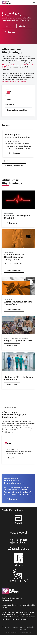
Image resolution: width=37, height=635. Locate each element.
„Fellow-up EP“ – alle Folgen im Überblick (18, 378)
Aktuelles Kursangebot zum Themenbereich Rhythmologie (18, 303)
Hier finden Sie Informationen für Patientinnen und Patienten (18, 481)
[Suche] (30, 2)
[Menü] (34, 2)
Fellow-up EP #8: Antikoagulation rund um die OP (18, 135)
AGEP (9, 99)
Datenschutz (6, 627)
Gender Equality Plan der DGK (27, 628)
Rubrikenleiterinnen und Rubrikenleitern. (14, 81)
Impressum (15, 627)
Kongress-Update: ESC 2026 (18, 340)
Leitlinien (10, 104)
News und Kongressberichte (17, 110)
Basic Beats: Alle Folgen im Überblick (17, 216)
